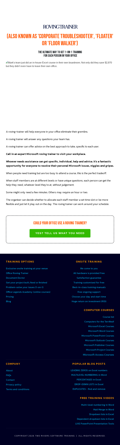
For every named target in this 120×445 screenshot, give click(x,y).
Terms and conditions (17, 389)
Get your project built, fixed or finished (26, 282)
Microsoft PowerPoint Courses (98, 335)
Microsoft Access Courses (98, 355)
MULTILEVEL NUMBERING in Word (89, 375)
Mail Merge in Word (103, 409)
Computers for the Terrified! (99, 321)
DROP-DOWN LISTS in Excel (88, 384)
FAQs (8, 375)
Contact (10, 380)
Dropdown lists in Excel (101, 414)
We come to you (89, 268)
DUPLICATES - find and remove (89, 389)
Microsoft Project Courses (100, 349)
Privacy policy (14, 384)
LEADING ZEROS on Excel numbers (89, 370)
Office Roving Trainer (17, 273)
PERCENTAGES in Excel (89, 379)
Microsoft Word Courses (101, 331)
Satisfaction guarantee (89, 278)
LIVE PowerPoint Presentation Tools (94, 423)
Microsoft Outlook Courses (99, 340)
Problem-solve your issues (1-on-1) (24, 287)
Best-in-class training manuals (89, 287)
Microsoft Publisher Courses (99, 345)
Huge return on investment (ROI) (89, 301)
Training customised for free (88, 282)
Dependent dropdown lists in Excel (95, 419)
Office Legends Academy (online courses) (28, 292)
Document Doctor (15, 278)
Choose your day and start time (89, 296)
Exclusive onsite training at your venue (27, 268)
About (9, 370)
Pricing (10, 296)
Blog (8, 301)
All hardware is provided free (89, 273)
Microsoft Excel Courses (101, 326)
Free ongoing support (89, 292)
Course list (108, 317)
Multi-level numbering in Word (97, 405)
